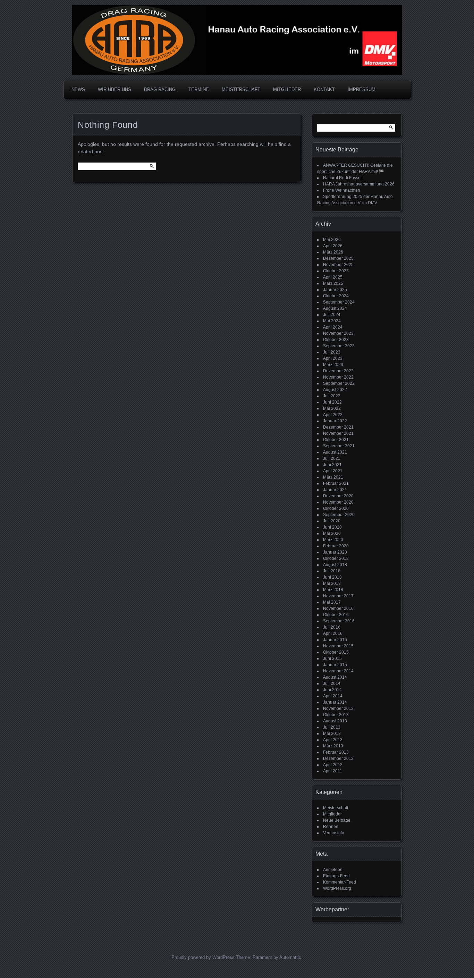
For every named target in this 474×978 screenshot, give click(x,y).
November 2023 (338, 333)
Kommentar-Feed (339, 882)
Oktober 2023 (336, 339)
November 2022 (338, 377)
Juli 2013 (331, 727)
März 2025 (333, 283)
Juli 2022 (331, 395)
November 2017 (338, 596)
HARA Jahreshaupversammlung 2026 (359, 184)
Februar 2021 (336, 483)
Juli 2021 (331, 458)
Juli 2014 (331, 683)
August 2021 (335, 452)
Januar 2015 (335, 664)
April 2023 (332, 358)
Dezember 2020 (338, 496)
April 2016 (332, 633)
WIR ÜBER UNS (114, 89)
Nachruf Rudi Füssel (342, 177)
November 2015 (338, 646)
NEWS (78, 89)
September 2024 (339, 302)
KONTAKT (324, 89)
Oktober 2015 (336, 652)
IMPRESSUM (361, 89)
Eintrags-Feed (336, 875)
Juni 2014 (332, 689)
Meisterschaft (335, 807)
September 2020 (339, 514)
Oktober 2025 (336, 270)
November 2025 (338, 264)
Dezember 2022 (338, 370)
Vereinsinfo (333, 832)
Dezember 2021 (338, 427)
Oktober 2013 (336, 714)
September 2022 (339, 383)
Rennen (330, 826)
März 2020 (333, 539)
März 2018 (333, 589)
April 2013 (332, 739)
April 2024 (332, 327)
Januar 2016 (335, 639)
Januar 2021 (335, 489)
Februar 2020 (336, 546)
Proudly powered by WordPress (203, 957)
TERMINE (198, 89)
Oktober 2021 (336, 439)
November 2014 (338, 671)
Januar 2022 (335, 420)
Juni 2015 (332, 658)
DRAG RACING (160, 89)
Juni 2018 (332, 577)
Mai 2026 (332, 239)
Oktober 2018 (336, 558)
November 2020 (338, 502)
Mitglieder (332, 814)
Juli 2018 (331, 571)
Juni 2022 (332, 402)
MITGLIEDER (287, 89)
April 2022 (332, 414)
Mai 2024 (332, 320)
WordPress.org (337, 888)
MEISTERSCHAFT (241, 89)
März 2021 (333, 477)
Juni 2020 (332, 527)
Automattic (290, 957)
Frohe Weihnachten (341, 190)
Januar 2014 (335, 702)
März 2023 (333, 364)
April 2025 (332, 277)
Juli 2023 (331, 352)
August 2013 (335, 721)
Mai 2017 (332, 602)
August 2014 (335, 677)
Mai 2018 (332, 583)
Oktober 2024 (336, 295)
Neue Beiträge (336, 820)
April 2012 (332, 764)
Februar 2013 (336, 752)
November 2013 (338, 708)
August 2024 (335, 308)
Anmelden (332, 869)
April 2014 (332, 696)
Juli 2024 (331, 314)
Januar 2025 (335, 289)
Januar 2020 (335, 552)
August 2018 (335, 564)
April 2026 (332, 245)
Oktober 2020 (336, 508)
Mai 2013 (332, 733)
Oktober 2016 (336, 614)
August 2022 (335, 389)
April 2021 (332, 471)
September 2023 (339, 345)
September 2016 (339, 621)
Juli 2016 (331, 627)
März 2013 (333, 746)
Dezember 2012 (338, 758)
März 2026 (333, 252)
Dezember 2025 (338, 258)
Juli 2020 (331, 521)
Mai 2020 (332, 533)
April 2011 (332, 771)
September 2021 (339, 446)
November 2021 (338, 433)
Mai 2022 (332, 408)
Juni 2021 (332, 464)
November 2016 (338, 608)
